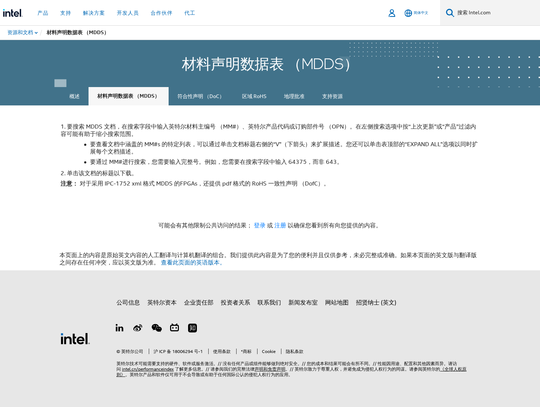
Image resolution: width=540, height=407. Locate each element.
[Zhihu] (192, 329)
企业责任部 (198, 302)
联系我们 (269, 302)
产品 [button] (42, 13)
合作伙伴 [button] (162, 13)
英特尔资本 (162, 302)
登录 (259, 225)
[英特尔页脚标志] (75, 338)
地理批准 (294, 96)
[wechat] (156, 329)
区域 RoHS (254, 96)
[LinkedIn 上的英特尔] (120, 329)
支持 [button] (65, 13)
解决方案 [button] (94, 13)
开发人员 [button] (128, 13)
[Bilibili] (174, 329)
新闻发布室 (303, 302)
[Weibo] (138, 329)
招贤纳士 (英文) (376, 302)
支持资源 (332, 96)
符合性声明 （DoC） (200, 96)
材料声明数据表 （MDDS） (128, 96)
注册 (281, 225)
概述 (74, 96)
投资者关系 (235, 302)
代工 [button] (189, 13)
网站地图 (337, 302)
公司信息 (128, 302)
